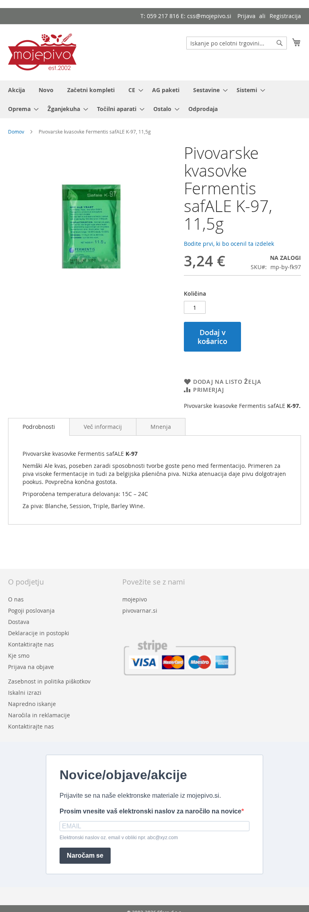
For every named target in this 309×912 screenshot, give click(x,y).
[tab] (39, 427)
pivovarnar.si (139, 610)
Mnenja (160, 426)
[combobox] (236, 43)
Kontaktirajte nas (31, 644)
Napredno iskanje (32, 704)
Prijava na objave (31, 667)
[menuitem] (16, 89)
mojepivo (134, 599)
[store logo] (42, 51)
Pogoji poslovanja (31, 610)
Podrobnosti (39, 426)
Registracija (285, 16)
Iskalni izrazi (24, 692)
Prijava (246, 16)
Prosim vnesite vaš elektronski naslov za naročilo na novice (150, 811)
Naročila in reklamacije (39, 715)
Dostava (18, 622)
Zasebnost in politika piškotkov (49, 681)
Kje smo (18, 655)
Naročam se (85, 855)
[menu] (154, 99)
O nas (16, 599)
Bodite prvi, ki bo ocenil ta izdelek (229, 243)
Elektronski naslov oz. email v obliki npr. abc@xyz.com (119, 837)
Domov (16, 131)
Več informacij (103, 426)
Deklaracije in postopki (38, 633)
